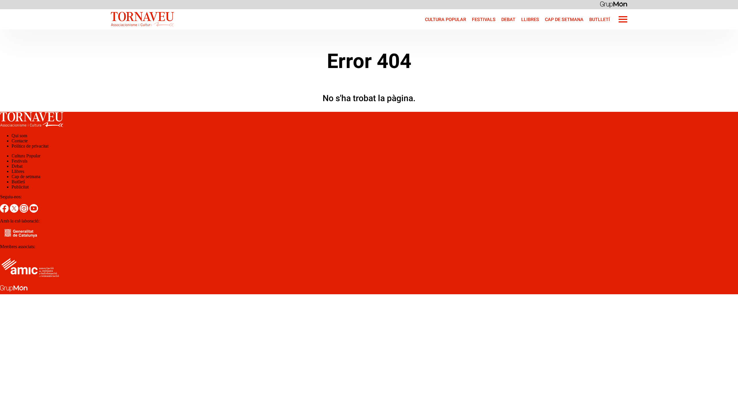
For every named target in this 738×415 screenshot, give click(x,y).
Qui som (19, 135)
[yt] (33, 211)
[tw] (15, 211)
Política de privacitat (30, 146)
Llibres (530, 19)
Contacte (20, 140)
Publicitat (20, 186)
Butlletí (599, 19)
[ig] (24, 211)
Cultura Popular (445, 19)
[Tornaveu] (87, 27)
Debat (508, 19)
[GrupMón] (613, 4)
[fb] (5, 211)
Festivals (484, 19)
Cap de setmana (564, 19)
